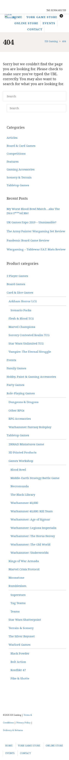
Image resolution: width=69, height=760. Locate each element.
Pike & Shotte (20, 678)
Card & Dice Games (20, 292)
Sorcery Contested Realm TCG (29, 335)
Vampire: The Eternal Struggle (30, 351)
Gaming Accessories (20, 169)
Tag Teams (18, 603)
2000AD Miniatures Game (26, 444)
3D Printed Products (22, 452)
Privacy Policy (23, 722)
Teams (15, 611)
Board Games (16, 284)
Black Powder (20, 653)
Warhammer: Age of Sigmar (30, 519)
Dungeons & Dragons (24, 402)
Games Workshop (21, 461)
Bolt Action (18, 662)
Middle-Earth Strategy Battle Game (35, 478)
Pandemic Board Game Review (28, 240)
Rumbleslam (17, 586)
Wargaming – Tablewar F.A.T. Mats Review (36, 249)
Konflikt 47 (18, 670)
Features (13, 161)
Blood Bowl (18, 469)
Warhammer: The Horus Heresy (33, 536)
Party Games (15, 385)
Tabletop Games (18, 185)
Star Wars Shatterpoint (25, 619)
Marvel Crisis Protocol (24, 569)
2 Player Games (17, 276)
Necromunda (20, 486)
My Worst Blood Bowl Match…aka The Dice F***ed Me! (33, 211)
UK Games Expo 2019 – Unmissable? (31, 222)
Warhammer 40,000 (24, 503)
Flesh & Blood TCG (21, 318)
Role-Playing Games (21, 393)
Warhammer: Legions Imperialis (33, 528)
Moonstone (16, 577)
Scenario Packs (21, 310)
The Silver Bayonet (22, 636)
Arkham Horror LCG (23, 301)
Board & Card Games (21, 146)
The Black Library (23, 494)
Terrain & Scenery (21, 628)
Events (11, 360)
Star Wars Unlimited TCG (26, 343)
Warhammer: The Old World (30, 544)
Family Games (16, 368)
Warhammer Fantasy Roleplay (30, 427)
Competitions (16, 153)
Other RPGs (16, 410)
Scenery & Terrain (19, 177)
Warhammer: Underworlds (29, 552)
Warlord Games (19, 644)
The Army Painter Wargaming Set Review (36, 231)
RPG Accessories (20, 418)
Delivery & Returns (13, 730)
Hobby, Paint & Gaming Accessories (31, 376)
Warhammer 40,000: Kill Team (32, 511)
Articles (12, 138)
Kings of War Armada (24, 561)
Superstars (18, 595)
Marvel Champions (22, 327)
